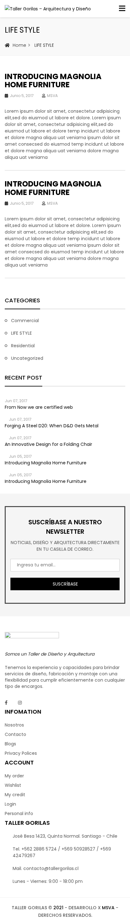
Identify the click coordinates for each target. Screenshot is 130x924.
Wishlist (13, 785)
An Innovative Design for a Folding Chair (48, 444)
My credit (15, 795)
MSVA (52, 95)
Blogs (10, 744)
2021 (58, 908)
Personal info (19, 813)
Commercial (25, 320)
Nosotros (14, 725)
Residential (23, 346)
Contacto (15, 734)
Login (10, 804)
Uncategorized (27, 358)
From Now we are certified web (39, 407)
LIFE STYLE (21, 333)
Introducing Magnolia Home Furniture (53, 80)
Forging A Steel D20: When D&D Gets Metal (51, 426)
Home (19, 45)
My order (14, 776)
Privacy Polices (21, 753)
